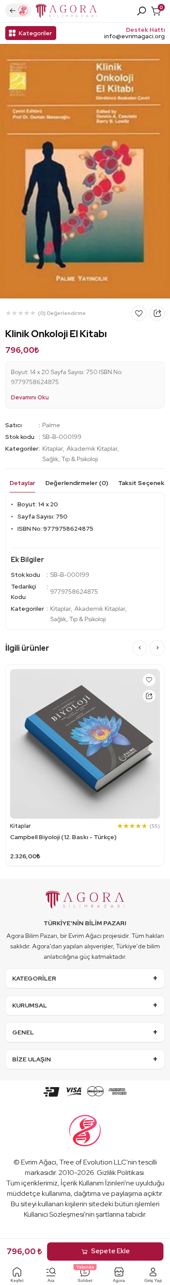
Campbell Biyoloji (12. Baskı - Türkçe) (63, 837)
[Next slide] (157, 648)
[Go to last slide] (139, 648)
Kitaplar (52, 448)
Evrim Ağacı (38, 1162)
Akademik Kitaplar (92, 448)
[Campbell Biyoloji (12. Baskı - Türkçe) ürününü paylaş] (149, 696)
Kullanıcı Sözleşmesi (54, 1214)
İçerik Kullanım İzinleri (93, 1183)
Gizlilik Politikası (120, 1172)
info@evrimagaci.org (134, 36)
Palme (51, 425)
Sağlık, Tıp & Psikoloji (70, 459)
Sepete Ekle (110, 1251)
